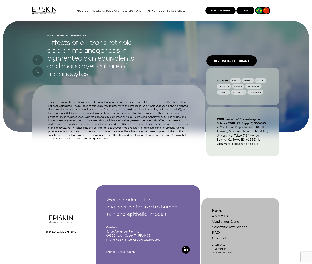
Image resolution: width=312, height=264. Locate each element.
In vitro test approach (231, 61)
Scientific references (229, 226)
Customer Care (225, 221)
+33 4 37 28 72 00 (128, 239)
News (217, 210)
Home (50, 35)
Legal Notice (218, 244)
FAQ (216, 232)
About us (220, 215)
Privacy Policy (219, 248)
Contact (219, 237)
